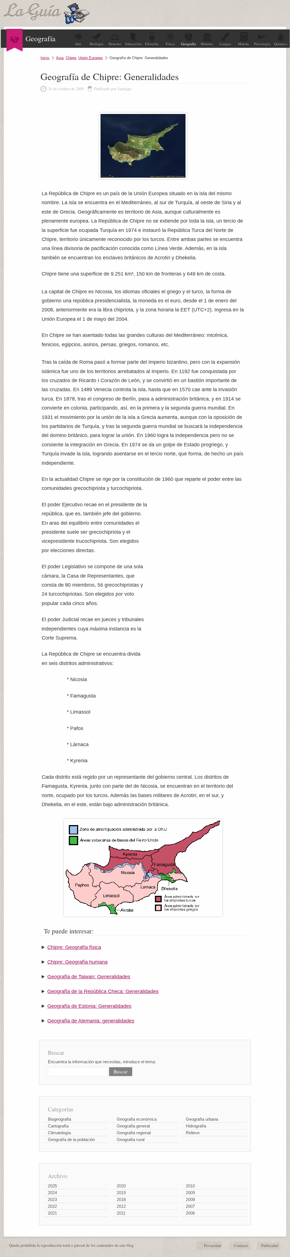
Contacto (241, 1245)
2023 (52, 1199)
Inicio (44, 58)
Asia (59, 58)
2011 (121, 1213)
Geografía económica (137, 1119)
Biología (96, 43)
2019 (121, 1192)
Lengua (225, 43)
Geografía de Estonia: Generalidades (89, 1006)
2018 (121, 1199)
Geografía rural (130, 1139)
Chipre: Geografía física (74, 947)
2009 (190, 1192)
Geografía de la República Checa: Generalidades (103, 991)
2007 (190, 1206)
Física (170, 43)
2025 (52, 1185)
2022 (52, 1206)
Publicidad (269, 1245)
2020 (121, 1185)
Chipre (71, 58)
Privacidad (212, 1245)
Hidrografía (196, 1125)
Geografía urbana (202, 1119)
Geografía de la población (71, 1139)
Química (280, 43)
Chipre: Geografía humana (77, 962)
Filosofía (152, 43)
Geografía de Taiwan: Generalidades (88, 977)
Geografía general (133, 1125)
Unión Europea (90, 58)
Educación (133, 43)
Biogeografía (59, 1119)
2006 (190, 1213)
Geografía (188, 43)
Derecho (114, 43)
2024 (52, 1192)
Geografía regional (134, 1132)
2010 (190, 1185)
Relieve (193, 1132)
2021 (52, 1213)
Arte (78, 43)
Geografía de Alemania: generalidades (90, 1021)
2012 (121, 1206)
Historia (207, 43)
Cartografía (58, 1125)
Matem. (244, 43)
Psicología (262, 43)
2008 (190, 1199)
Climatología (59, 1132)
